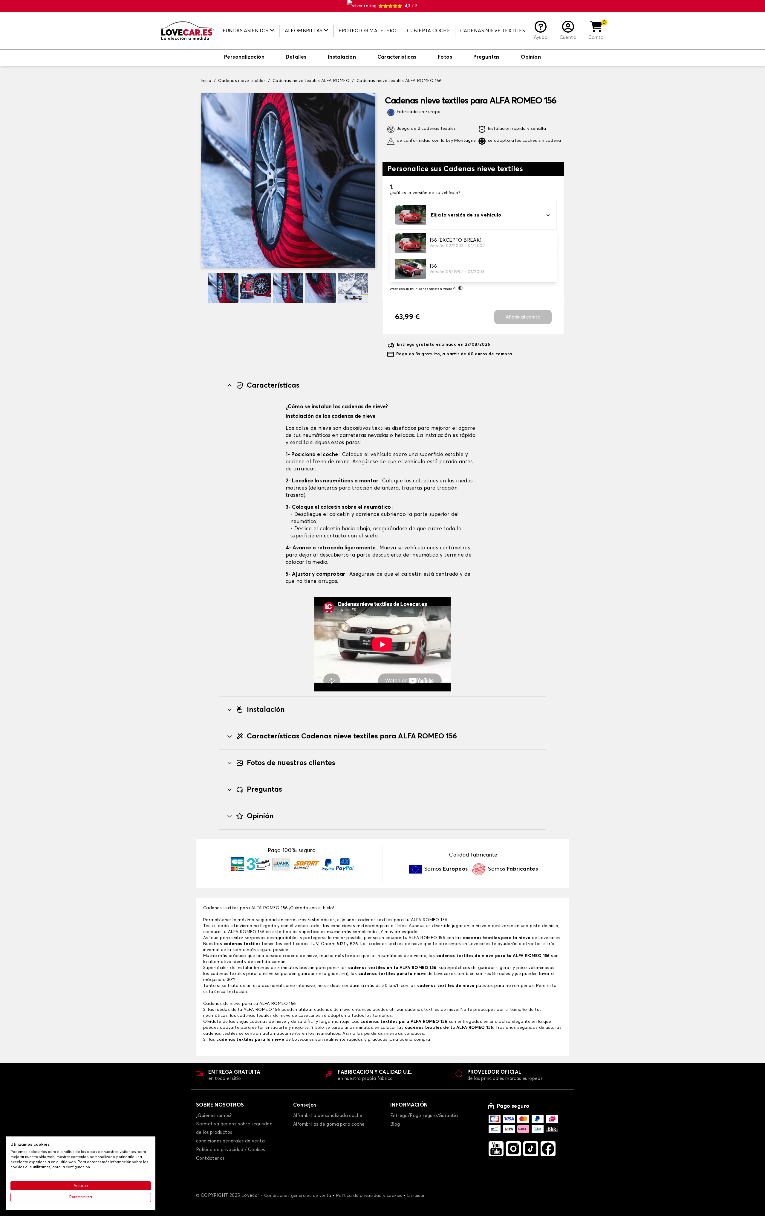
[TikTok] (530, 1148)
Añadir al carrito (523, 317)
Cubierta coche (428, 30)
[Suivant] (373, 288)
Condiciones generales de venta (297, 1196)
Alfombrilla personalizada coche (327, 1115)
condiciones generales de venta (230, 1141)
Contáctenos (210, 1158)
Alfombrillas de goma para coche (329, 1124)
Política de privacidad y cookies (369, 1196)
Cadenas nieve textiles (492, 30)
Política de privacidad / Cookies (230, 1150)
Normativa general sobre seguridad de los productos (234, 1128)
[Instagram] (513, 1148)
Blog (395, 1124)
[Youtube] (496, 1148)
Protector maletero (368, 30)
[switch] (244, 57)
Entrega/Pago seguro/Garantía (424, 1115)
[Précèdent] (203, 288)
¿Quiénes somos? (214, 1115)
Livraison (416, 1196)
